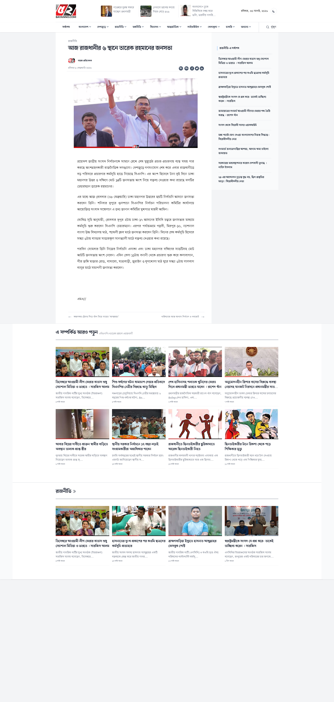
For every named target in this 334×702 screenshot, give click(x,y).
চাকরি (231, 27)
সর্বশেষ (66, 27)
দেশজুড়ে (104, 27)
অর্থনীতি (139, 27)
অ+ (187, 68)
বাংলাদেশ (86, 27)
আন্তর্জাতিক (175, 27)
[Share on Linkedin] (202, 68)
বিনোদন (156, 27)
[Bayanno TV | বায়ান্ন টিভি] (66, 11)
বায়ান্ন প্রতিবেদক (85, 60)
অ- (181, 68)
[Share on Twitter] (197, 68)
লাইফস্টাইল (196, 27)
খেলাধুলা (215, 27)
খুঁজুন (273, 27)
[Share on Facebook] (192, 68)
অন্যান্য (247, 27)
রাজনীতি (122, 27)
